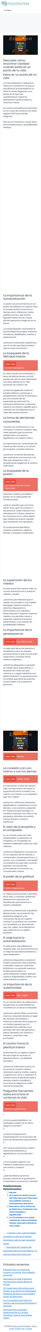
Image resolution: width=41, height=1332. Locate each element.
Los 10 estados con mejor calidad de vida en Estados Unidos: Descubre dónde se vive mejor (23, 1221)
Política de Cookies (23, 1328)
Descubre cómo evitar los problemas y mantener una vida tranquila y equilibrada (23, 1210)
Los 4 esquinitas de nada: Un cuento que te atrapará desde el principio (19, 1303)
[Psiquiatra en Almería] (15, 3)
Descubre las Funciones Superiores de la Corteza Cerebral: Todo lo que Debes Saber (17, 1313)
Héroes (12, 1192)
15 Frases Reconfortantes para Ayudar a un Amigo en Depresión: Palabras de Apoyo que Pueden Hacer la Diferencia (20, 1292)
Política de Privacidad (20, 1326)
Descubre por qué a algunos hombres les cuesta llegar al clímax (17, 1281)
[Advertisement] (20, 22)
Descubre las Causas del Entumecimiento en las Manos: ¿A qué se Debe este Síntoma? (20, 1251)
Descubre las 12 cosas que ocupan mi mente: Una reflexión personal (19, 1272)
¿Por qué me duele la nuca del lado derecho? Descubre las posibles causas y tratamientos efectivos (23, 1199)
